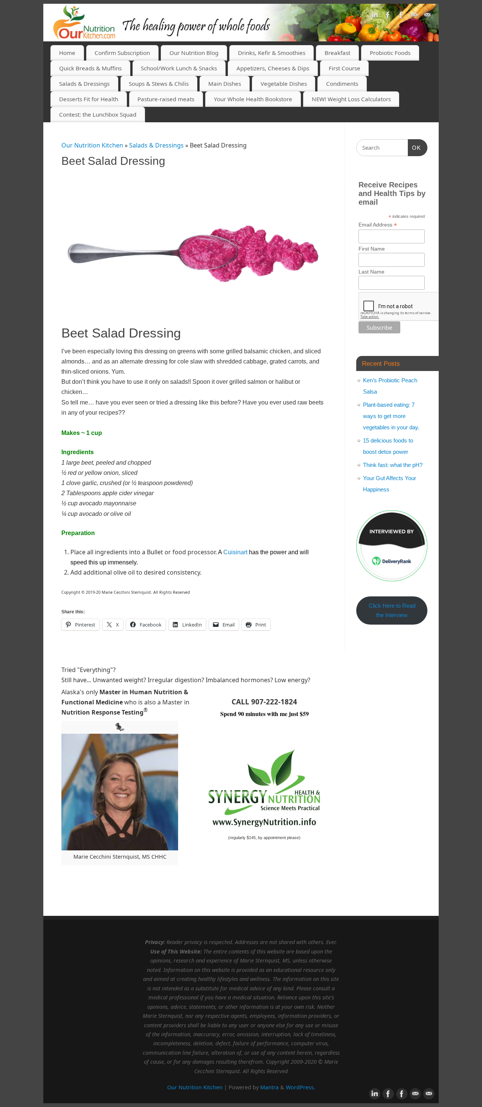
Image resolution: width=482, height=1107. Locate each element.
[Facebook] (388, 16)
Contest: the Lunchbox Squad (97, 114)
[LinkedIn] (374, 16)
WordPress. (300, 1087)
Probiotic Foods (390, 52)
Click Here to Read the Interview (392, 610)
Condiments (342, 83)
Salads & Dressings (84, 83)
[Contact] (414, 16)
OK (414, 147)
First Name (371, 249)
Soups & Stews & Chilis (159, 83)
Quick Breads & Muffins (90, 68)
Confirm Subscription (122, 52)
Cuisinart (235, 552)
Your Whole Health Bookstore (253, 99)
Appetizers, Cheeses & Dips (272, 68)
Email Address (377, 224)
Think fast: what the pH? (393, 465)
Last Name (371, 272)
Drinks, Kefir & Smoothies (271, 52)
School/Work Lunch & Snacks (179, 68)
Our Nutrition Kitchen (92, 145)
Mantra (269, 1087)
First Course (344, 68)
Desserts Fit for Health (88, 99)
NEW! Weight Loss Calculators (351, 99)
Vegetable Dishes (284, 83)
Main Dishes (224, 83)
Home (67, 52)
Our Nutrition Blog (193, 52)
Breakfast (337, 52)
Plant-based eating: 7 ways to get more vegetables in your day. (391, 415)
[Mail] (427, 16)
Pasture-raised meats (165, 99)
